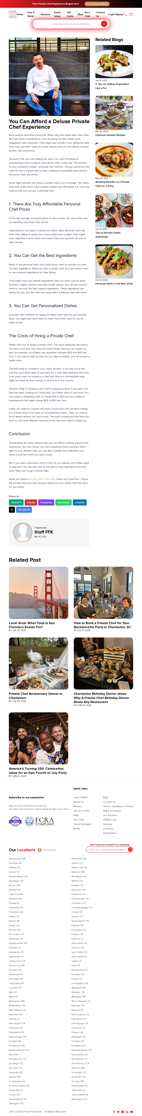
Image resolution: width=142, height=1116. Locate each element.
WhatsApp (63, 502)
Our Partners (110, 815)
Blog (105, 797)
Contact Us (109, 801)
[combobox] (36, 24)
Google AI (24, 509)
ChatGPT (16, 502)
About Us (78, 801)
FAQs (76, 815)
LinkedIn (79, 502)
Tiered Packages (82, 824)
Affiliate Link (110, 819)
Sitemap (107, 824)
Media (76, 828)
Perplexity (46, 502)
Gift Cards (78, 819)
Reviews (77, 806)
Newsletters (109, 833)
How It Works (80, 797)
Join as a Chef (81, 810)
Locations (108, 828)
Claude (31, 502)
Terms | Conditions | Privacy (118, 806)
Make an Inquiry (112, 810)
